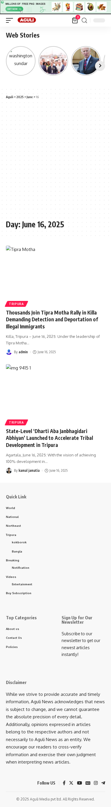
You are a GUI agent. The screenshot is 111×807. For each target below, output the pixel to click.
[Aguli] (27, 20)
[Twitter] (71, 783)
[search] (84, 20)
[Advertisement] (55, 159)
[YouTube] (79, 783)
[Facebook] (64, 783)
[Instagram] (96, 783)
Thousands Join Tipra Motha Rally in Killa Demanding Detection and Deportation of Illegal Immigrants (52, 319)
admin (23, 352)
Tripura (16, 304)
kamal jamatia (29, 470)
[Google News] (88, 783)
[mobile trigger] (11, 20)
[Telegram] (103, 783)
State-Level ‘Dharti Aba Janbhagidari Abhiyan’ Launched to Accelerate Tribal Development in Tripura (49, 438)
